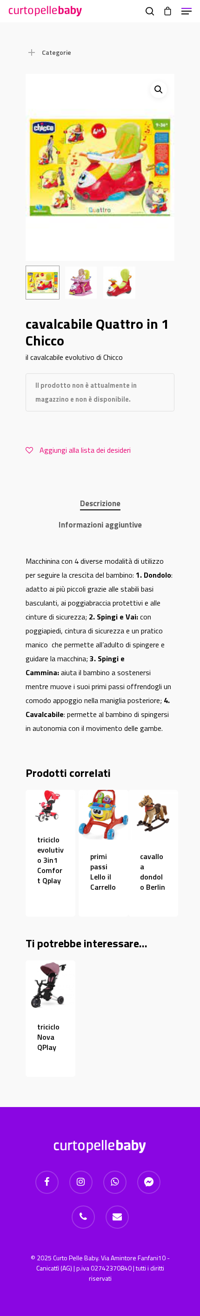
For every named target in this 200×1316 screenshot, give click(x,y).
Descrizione (100, 503)
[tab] (100, 503)
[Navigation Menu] (186, 11)
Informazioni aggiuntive (100, 525)
